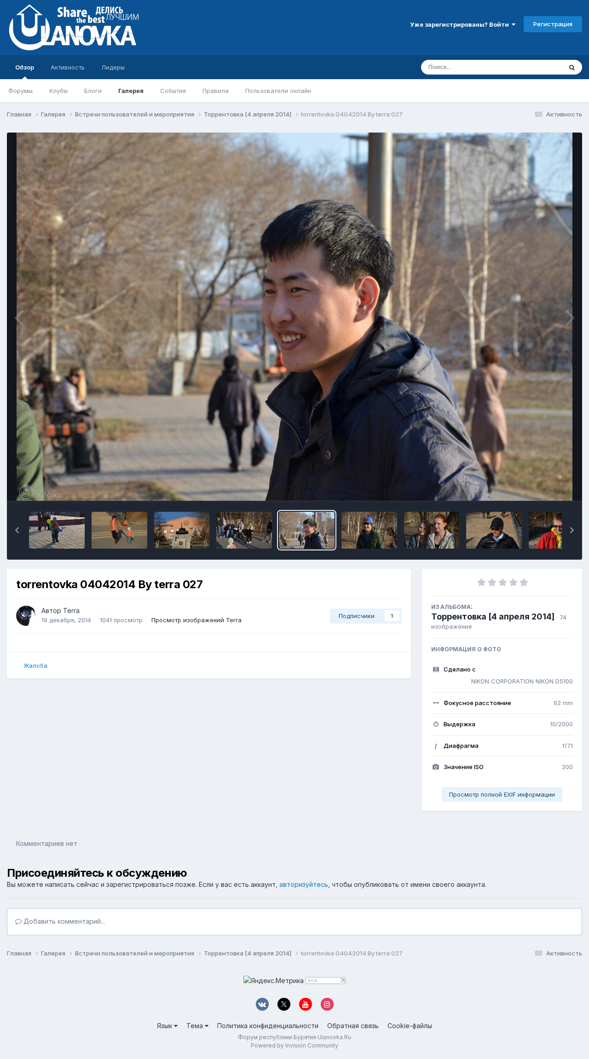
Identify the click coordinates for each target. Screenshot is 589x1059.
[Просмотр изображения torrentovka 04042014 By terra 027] (307, 530)
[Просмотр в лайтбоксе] (294, 317)
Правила (215, 90)
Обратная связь (353, 1026)
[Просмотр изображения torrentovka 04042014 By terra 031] (57, 530)
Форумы (20, 90)
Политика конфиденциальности (267, 1026)
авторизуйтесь (303, 884)
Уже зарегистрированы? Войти (461, 24)
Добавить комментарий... (63, 921)
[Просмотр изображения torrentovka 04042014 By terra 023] (556, 530)
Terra (71, 610)
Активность (68, 67)
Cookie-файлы (409, 1026)
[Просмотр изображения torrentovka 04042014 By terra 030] (119, 530)
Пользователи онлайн (278, 90)
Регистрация (552, 24)
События (173, 90)
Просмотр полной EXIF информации (502, 794)
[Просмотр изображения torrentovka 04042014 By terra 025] (432, 530)
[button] (17, 530)
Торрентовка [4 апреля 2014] (492, 616)
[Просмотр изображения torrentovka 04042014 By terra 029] (182, 530)
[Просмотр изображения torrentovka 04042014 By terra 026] (369, 530)
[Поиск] (572, 67)
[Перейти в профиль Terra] (26, 616)
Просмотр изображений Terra (196, 620)
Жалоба (35, 665)
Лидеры (113, 67)
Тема (195, 1026)
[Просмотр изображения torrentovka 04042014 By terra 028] (244, 530)
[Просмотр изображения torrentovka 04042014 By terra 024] (494, 530)
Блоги (93, 90)
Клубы (58, 90)
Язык (165, 1026)
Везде (540, 67)
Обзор (24, 67)
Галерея (131, 90)
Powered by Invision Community (294, 1045)
